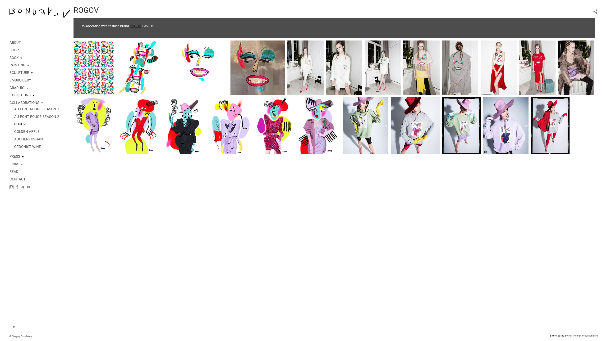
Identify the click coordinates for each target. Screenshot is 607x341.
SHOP (14, 50)
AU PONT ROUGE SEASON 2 (36, 117)
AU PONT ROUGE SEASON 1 (36, 109)
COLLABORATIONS (24, 103)
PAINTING (17, 65)
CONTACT (17, 179)
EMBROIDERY (20, 80)
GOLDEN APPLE (27, 132)
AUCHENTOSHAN (28, 139)
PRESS (14, 156)
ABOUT (15, 42)
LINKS (14, 164)
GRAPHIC (16, 88)
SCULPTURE (19, 73)
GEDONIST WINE (27, 147)
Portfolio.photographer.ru (583, 335)
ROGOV (20, 124)
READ (13, 172)
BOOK (13, 58)
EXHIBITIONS (20, 95)
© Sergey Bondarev (20, 336)
